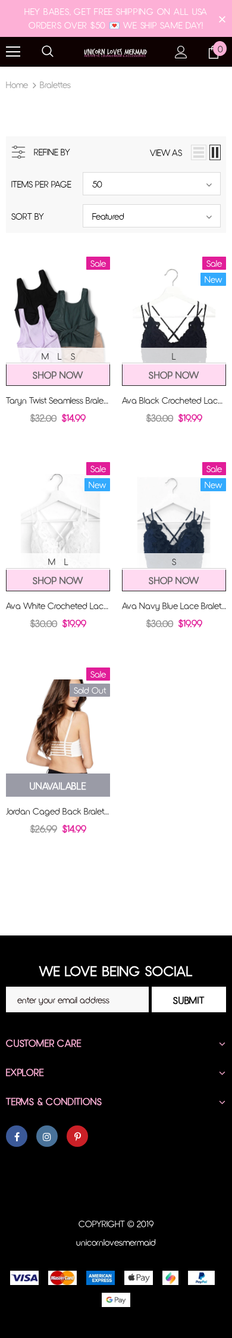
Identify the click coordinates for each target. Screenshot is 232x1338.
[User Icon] (181, 52)
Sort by (27, 216)
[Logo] (116, 50)
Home (17, 84)
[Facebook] (16, 1136)
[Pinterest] (77, 1136)
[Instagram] (47, 1136)
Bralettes (55, 84)
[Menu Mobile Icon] (13, 52)
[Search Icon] (48, 52)
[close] (222, 18)
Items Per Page (41, 184)
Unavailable (58, 785)
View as (166, 152)
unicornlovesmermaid (116, 1242)
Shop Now (58, 374)
